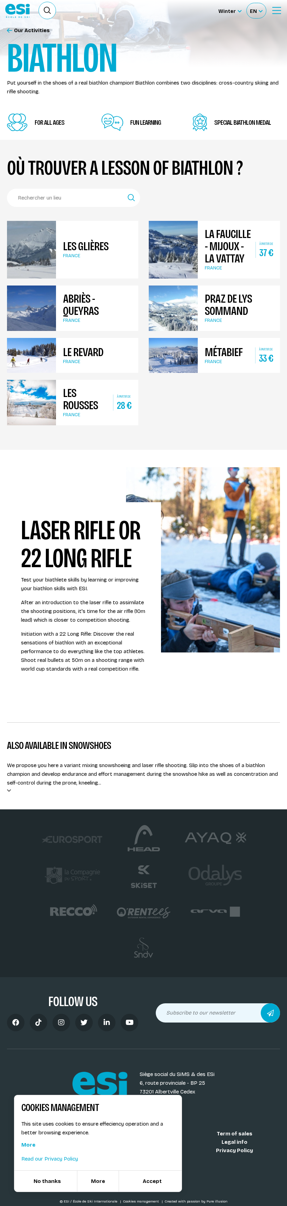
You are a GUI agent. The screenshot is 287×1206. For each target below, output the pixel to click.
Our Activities (32, 30)
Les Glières (85, 246)
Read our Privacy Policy (49, 1159)
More (28, 1145)
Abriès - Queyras (81, 305)
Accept (152, 1181)
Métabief (224, 352)
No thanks (47, 1181)
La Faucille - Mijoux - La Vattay (228, 246)
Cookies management (141, 1201)
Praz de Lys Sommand (228, 305)
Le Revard (83, 352)
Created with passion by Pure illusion (195, 1201)
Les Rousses (80, 399)
